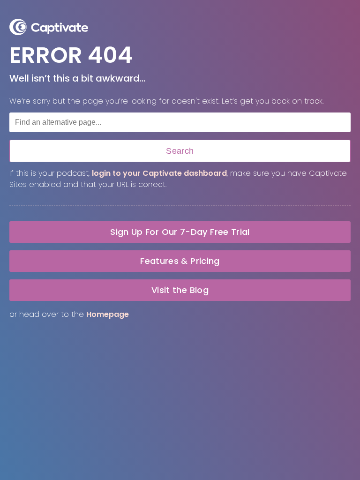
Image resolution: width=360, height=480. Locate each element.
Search (180, 151)
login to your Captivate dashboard (159, 173)
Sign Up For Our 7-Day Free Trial (180, 232)
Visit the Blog (180, 290)
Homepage (107, 314)
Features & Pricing (179, 261)
